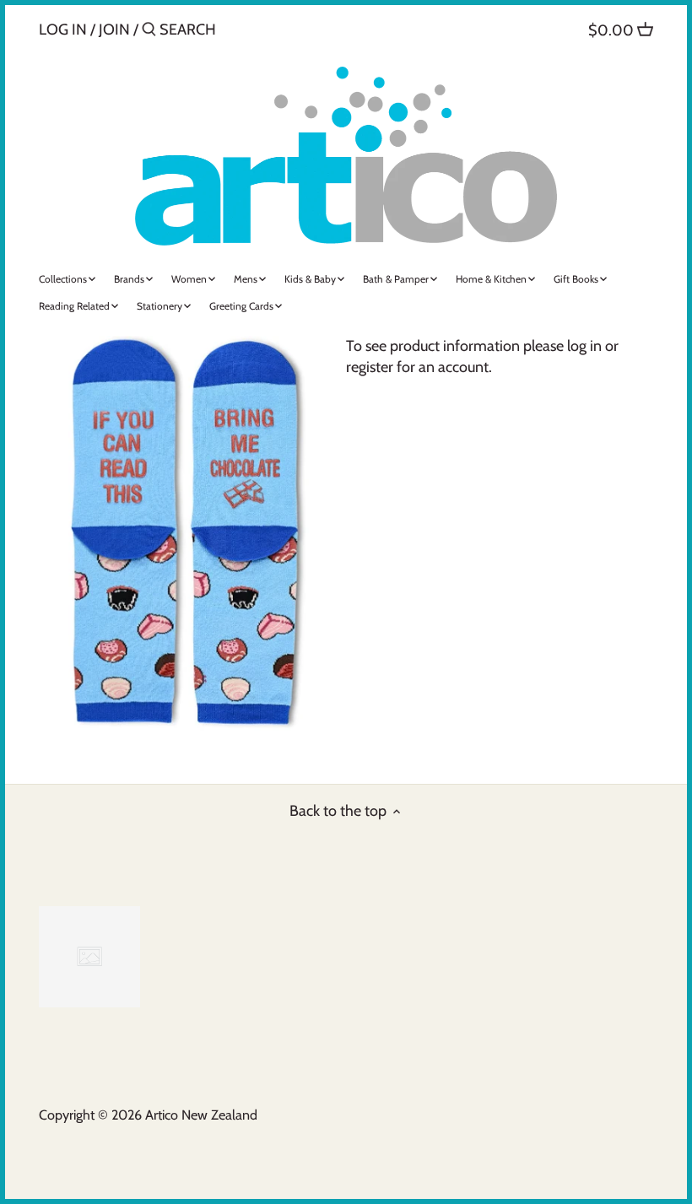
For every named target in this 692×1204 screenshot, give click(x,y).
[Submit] (149, 32)
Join (114, 29)
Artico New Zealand (201, 1114)
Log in (63, 29)
